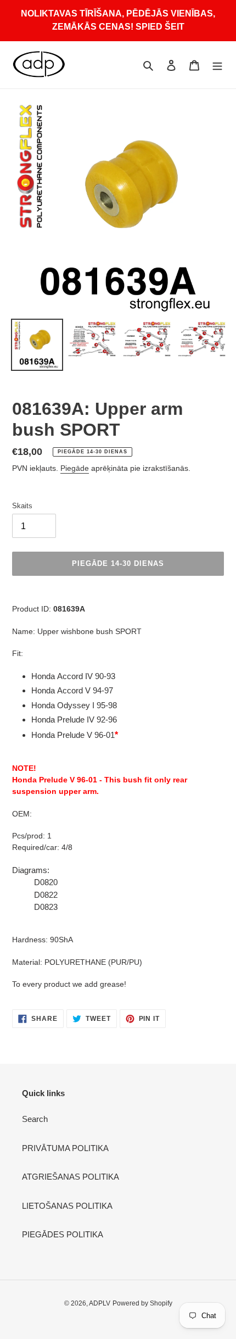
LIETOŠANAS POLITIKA (67, 1205)
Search (35, 1119)
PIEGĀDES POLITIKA (62, 1234)
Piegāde (74, 468)
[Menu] (217, 65)
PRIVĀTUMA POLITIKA (65, 1148)
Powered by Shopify (142, 1303)
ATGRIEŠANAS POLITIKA (70, 1176)
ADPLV (99, 1303)
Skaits (22, 506)
